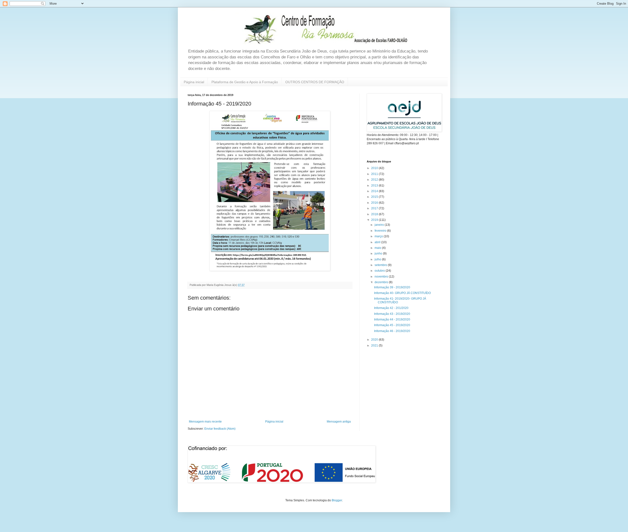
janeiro (380, 224)
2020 (375, 339)
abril (378, 242)
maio (378, 248)
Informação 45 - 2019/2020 (392, 325)
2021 (375, 345)
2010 (375, 168)
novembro (382, 276)
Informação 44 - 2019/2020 (392, 319)
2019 (375, 220)
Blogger (337, 500)
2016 (375, 202)
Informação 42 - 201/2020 (391, 308)
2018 (375, 214)
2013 (375, 185)
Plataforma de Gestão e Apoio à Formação (244, 82)
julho (378, 259)
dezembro (382, 282)
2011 (375, 174)
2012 (375, 179)
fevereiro (381, 230)
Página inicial (194, 82)
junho (379, 253)
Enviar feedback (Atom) (220, 428)
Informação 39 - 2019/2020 (392, 287)
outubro (380, 270)
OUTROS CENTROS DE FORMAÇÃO (314, 82)
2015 (375, 197)
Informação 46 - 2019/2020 (392, 331)
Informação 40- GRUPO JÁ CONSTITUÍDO (402, 293)
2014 (375, 191)
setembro (381, 265)
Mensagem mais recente (205, 421)
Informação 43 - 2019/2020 (392, 314)
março (379, 236)
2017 (375, 208)
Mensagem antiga (339, 421)
